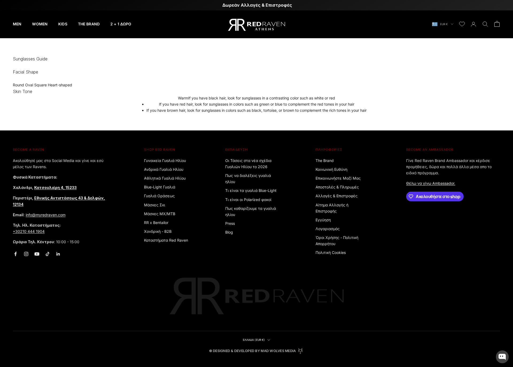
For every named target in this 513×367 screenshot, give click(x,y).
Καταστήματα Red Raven (166, 240)
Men (17, 24)
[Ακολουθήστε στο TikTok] (47, 254)
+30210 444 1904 (29, 231)
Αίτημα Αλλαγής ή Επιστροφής (332, 208)
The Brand (325, 160)
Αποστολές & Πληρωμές (337, 187)
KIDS (62, 24)
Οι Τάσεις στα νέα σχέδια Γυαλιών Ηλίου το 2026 (248, 163)
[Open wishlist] (462, 24)
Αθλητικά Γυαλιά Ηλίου (165, 178)
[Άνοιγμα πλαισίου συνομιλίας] (502, 356)
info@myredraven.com (45, 215)
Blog (229, 232)
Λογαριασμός (328, 228)
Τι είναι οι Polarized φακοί (248, 199)
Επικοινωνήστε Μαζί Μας (338, 178)
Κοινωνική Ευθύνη (331, 169)
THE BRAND (89, 24)
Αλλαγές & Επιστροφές (336, 196)
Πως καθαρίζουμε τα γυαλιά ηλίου (250, 211)
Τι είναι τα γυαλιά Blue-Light (251, 190)
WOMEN (40, 24)
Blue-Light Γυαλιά (159, 187)
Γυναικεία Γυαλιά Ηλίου (165, 160)
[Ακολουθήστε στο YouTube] (37, 254)
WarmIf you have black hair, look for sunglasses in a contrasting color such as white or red (256, 104)
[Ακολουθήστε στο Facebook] (15, 254)
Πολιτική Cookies (331, 252)
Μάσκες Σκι (154, 205)
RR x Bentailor (156, 222)
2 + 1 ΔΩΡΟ (120, 24)
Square (40, 85)
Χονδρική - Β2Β (158, 231)
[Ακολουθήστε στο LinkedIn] (58, 254)
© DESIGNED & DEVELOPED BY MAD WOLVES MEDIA (252, 351)
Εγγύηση (323, 220)
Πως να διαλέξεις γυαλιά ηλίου (248, 178)
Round (18, 85)
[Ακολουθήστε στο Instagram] (26, 254)
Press (230, 223)
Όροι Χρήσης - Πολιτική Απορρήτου (337, 240)
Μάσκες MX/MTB (159, 213)
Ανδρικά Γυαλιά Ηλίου (163, 169)
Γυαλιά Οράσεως (159, 196)
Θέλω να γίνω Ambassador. (430, 183)
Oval (29, 85)
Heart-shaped (60, 85)
